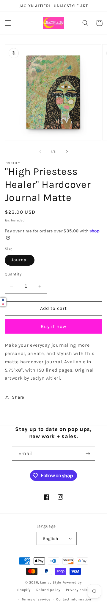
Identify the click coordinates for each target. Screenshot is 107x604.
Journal (19, 259)
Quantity (13, 274)
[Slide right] (66, 151)
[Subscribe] (88, 453)
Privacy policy (77, 590)
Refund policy (48, 590)
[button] (8, 23)
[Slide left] (40, 151)
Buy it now (54, 326)
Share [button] (18, 397)
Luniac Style (50, 582)
